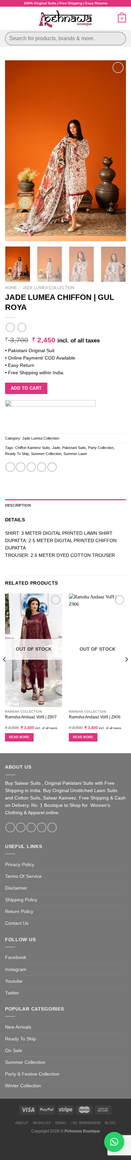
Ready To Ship (17, 454)
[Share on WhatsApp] (10, 467)
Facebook (15, 957)
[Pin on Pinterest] (52, 467)
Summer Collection (46, 454)
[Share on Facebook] (20, 467)
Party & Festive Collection (32, 1074)
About (22, 1123)
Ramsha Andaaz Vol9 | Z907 (31, 717)
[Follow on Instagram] (20, 827)
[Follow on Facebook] (10, 827)
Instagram (16, 969)
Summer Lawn (75, 454)
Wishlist (42, 1123)
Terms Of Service (23, 876)
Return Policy (19, 911)
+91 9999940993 (85, 1123)
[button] (114, 1142)
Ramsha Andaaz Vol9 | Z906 (95, 717)
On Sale (13, 1050)
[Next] (115, 151)
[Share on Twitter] (31, 467)
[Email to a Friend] (41, 467)
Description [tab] (18, 505)
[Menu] (8, 18)
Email (61, 1123)
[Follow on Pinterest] (52, 827)
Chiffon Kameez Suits (32, 448)
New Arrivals (18, 1027)
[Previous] (16, 151)
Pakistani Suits (74, 448)
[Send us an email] (41, 827)
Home (11, 287)
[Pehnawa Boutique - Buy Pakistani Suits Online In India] (65, 18)
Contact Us (17, 923)
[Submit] (118, 38)
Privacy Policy (19, 864)
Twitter (12, 992)
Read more (19, 737)
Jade (56, 448)
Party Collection (101, 448)
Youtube (14, 981)
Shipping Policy (21, 899)
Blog (110, 1123)
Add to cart (26, 388)
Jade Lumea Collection (49, 287)
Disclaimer (16, 888)
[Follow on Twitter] (31, 827)
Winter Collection (23, 1085)
